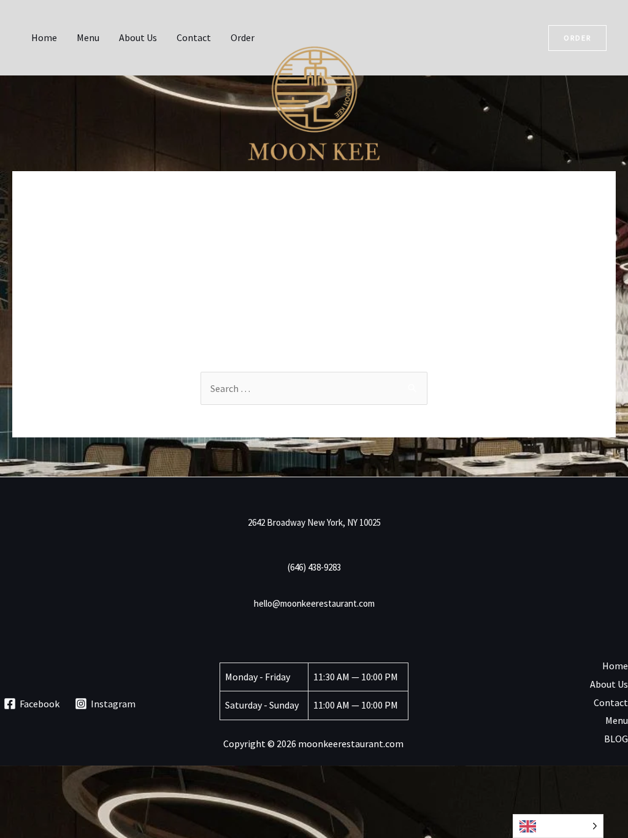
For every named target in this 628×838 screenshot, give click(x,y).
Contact (194, 37)
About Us (138, 37)
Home (44, 37)
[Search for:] (314, 388)
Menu (88, 37)
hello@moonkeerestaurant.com (314, 603)
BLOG (616, 738)
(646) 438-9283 (314, 567)
